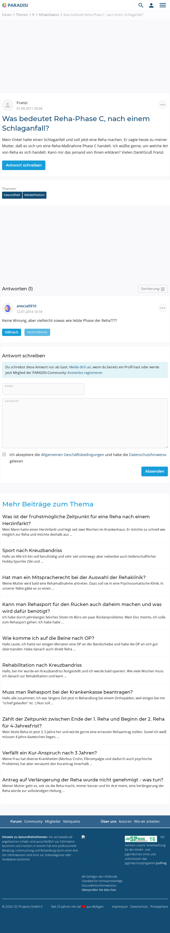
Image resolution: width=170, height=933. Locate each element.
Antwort (12, 401)
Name (9, 386)
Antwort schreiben (24, 165)
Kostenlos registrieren (85, 372)
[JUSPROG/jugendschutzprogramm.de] (141, 838)
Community (33, 821)
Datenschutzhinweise (147, 454)
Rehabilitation (49, 14)
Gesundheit (12, 195)
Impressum (120, 906)
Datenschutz (139, 906)
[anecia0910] (9, 307)
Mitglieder (53, 821)
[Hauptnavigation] (163, 5)
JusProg (161, 863)
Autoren (125, 821)
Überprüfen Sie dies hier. (99, 890)
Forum (7, 14)
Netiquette (71, 821)
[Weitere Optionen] (163, 105)
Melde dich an (80, 367)
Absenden (154, 471)
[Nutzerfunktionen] (151, 5)
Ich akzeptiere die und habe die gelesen (88, 457)
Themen (22, 14)
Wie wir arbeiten (147, 821)
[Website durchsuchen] (141, 5)
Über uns (108, 822)
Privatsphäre (159, 906)
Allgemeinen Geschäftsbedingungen (72, 454)
